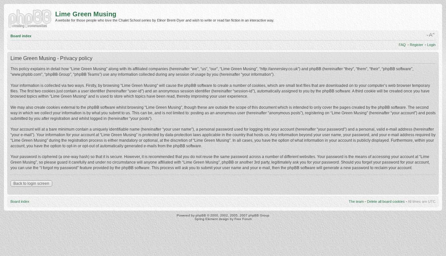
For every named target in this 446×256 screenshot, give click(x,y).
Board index (20, 36)
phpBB (201, 215)
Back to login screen (31, 183)
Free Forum (243, 219)
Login (431, 45)
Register (416, 45)
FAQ (402, 45)
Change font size (431, 35)
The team (356, 201)
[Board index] (31, 18)
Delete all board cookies (386, 201)
